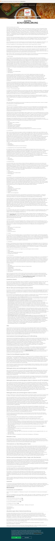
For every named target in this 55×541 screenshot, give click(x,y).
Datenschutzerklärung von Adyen (29, 276)
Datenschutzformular (29, 350)
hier (43, 426)
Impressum (38, 5)
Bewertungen (24, 5)
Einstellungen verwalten (37, 533)
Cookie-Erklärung (13, 214)
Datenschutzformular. (10, 496)
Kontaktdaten (32, 5)
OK (16, 537)
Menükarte (17, 5)
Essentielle (27, 537)
